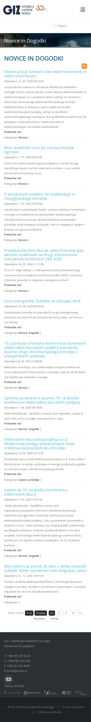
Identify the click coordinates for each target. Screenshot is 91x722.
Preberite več (12, 132)
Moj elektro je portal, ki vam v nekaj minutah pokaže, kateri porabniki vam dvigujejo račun (45, 568)
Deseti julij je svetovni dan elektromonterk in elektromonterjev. (45, 73)
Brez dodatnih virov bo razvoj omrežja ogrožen (39, 149)
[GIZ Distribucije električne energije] (25, 9)
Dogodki (34, 333)
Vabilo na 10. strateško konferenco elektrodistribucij (36, 492)
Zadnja (54, 618)
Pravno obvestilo (73, 707)
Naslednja (39, 618)
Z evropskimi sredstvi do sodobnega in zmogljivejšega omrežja (39, 196)
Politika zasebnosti (49, 712)
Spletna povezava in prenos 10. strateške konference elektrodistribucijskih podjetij (42, 400)
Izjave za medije (29, 480)
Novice (23, 137)
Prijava (61, 26)
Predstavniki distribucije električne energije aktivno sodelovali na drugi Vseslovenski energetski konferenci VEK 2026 (44, 254)
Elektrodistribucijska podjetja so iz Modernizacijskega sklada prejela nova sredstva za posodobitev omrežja (39, 443)
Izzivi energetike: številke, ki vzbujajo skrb (42, 300)
